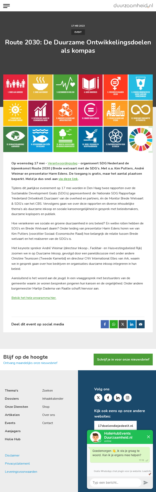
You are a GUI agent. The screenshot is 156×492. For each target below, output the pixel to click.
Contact (47, 423)
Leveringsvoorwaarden (21, 471)
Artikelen (12, 415)
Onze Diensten (16, 407)
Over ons (48, 415)
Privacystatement (17, 463)
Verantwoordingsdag (62, 163)
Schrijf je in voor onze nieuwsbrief (123, 359)
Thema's (11, 390)
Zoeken (47, 390)
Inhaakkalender (52, 398)
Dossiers (12, 398)
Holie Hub (13, 439)
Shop (46, 407)
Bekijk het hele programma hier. (33, 298)
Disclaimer (12, 455)
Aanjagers (13, 431)
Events (10, 423)
